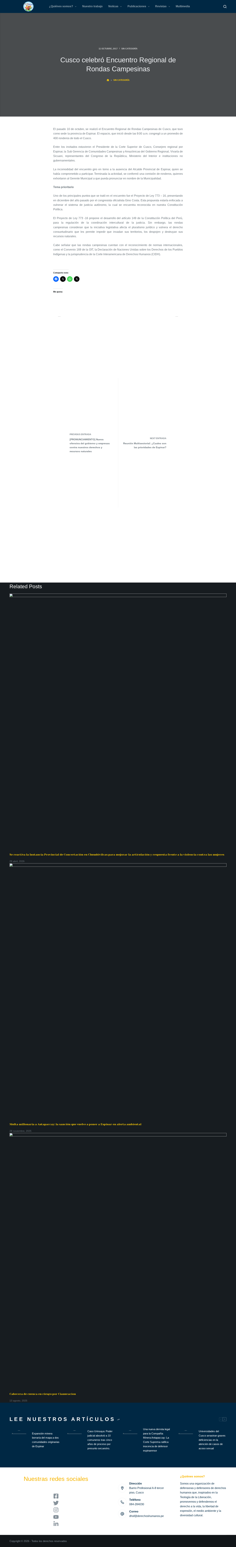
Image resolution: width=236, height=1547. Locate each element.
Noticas (113, 6)
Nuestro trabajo (92, 6)
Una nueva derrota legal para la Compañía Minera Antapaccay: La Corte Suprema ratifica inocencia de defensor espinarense (156, 1440)
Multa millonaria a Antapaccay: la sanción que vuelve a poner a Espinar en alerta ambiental (75, 1124)
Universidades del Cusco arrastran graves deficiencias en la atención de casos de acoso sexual (212, 1440)
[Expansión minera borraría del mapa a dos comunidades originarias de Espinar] (19, 1439)
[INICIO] (108, 80)
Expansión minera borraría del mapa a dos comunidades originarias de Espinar (45, 1440)
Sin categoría (129, 48)
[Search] (224, 6)
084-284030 (136, 1504)
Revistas (161, 6)
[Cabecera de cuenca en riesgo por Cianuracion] (118, 1262)
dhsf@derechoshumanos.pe (146, 1516)
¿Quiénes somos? (61, 6)
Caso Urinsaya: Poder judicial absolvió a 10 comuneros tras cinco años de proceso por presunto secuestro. (99, 1440)
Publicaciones (137, 6)
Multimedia (183, 6)
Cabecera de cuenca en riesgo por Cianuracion (43, 1394)
